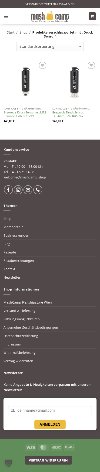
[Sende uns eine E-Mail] (27, 189)
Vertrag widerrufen (18, 361)
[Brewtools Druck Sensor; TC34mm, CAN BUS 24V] (74, 83)
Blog (6, 244)
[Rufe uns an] (37, 189)
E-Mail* (13, 402)
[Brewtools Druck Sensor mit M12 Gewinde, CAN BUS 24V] (25, 83)
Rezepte (9, 252)
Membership (13, 227)
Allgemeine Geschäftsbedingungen (30, 327)
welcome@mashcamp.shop (24, 177)
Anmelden (50, 424)
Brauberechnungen (18, 260)
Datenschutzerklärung (20, 336)
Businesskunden (16, 235)
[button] (6, 16)
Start (10, 32)
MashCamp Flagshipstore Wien (27, 302)
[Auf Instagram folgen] (18, 189)
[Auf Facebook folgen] (8, 189)
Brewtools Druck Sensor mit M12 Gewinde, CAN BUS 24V (24, 114)
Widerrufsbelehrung (19, 352)
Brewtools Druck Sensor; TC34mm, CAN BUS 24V (68, 114)
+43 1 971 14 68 (22, 172)
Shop (23, 32)
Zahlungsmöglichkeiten (21, 319)
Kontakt (9, 269)
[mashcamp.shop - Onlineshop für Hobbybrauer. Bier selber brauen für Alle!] (50, 16)
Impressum (12, 344)
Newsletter (11, 277)
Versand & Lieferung (19, 310)
